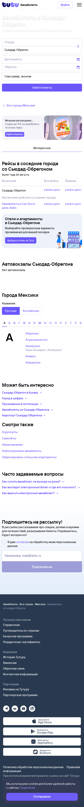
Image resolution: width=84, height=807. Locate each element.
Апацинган (33, 362)
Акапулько (33, 346)
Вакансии (10, 663)
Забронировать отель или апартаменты (29, 457)
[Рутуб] (32, 707)
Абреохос (32, 333)
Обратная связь (14, 668)
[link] (14, 134)
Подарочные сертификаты (21, 642)
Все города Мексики (21, 105)
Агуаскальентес (37, 340)
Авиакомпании (12, 444)
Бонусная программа (17, 636)
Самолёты (9, 438)
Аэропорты (9, 432)
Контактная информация (20, 674)
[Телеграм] (6, 707)
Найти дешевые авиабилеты (21, 451)
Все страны (26, 604)
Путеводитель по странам (21, 630)
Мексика (40, 604)
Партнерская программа (20, 695)
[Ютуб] (23, 707)
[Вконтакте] (15, 707)
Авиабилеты (10, 604)
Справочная (11, 625)
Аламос (31, 356)
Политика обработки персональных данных (33, 767)
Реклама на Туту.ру (16, 689)
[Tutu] (10, 4)
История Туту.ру (14, 657)
